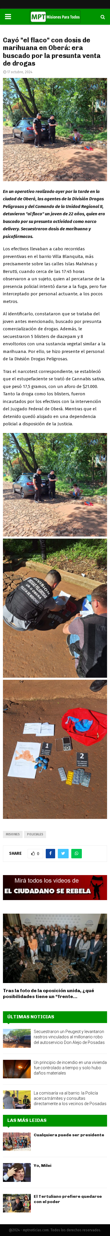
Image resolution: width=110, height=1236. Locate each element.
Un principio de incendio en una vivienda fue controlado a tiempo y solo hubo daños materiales (70, 1067)
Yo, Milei (42, 1165)
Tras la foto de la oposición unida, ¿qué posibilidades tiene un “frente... (48, 993)
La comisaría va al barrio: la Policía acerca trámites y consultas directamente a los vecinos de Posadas (70, 1098)
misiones (13, 834)
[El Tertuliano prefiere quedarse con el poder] (17, 1203)
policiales (35, 834)
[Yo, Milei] (17, 1172)
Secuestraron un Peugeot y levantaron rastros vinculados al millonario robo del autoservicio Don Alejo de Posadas (69, 1037)
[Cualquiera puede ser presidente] (17, 1141)
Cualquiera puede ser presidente (69, 1134)
